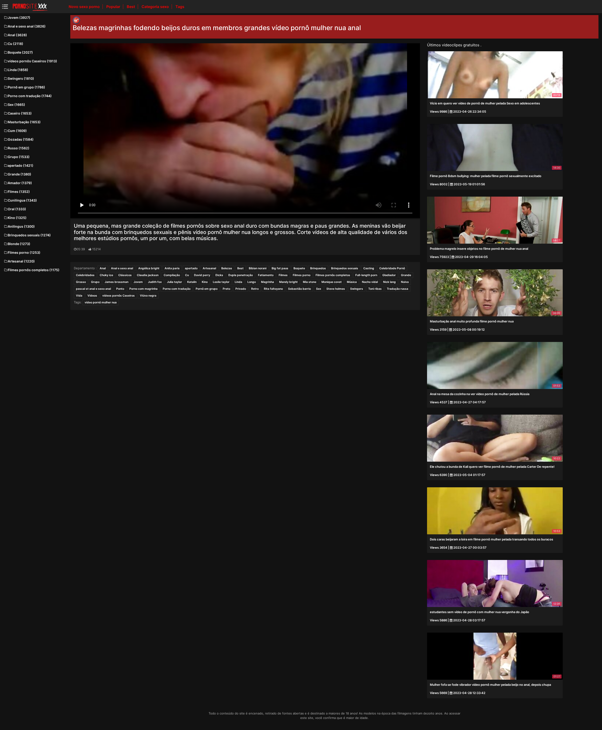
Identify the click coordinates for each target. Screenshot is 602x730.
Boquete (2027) (20, 52)
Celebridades (85, 275)
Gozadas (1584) (21, 139)
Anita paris (172, 268)
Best (131, 6)
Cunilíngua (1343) (22, 200)
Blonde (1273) (19, 244)
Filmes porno (301, 275)
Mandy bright (288, 282)
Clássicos (125, 275)
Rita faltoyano (273, 288)
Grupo (95, 282)
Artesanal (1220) (21, 261)
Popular (113, 6)
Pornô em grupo (207, 288)
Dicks (219, 275)
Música (352, 282)
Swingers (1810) (21, 78)
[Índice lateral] (30, 6)
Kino (205, 282)
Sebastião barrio (299, 288)
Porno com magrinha (143, 288)
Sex (318, 288)
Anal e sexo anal (122, 268)
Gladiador (389, 275)
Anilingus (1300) (21, 226)
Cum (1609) (17, 131)
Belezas (226, 268)
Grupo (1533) (19, 157)
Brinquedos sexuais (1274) (29, 235)
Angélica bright (148, 268)
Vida (79, 295)
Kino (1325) (17, 218)
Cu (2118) (15, 44)
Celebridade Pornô (392, 268)
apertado (191, 268)
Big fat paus (280, 268)
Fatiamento (265, 275)
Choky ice (106, 275)
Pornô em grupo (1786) (26, 87)
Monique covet (331, 282)
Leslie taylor (221, 282)
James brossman (116, 282)
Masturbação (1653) (24, 122)
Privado (240, 288)
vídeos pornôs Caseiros (118, 295)
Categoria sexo (156, 6)
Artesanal (209, 268)
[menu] (5, 6)
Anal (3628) (17, 35)
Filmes (283, 275)
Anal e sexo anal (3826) (27, 26)
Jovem (138, 282)
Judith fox (155, 282)
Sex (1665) (16, 105)
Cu (187, 275)
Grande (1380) (19, 174)
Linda (238, 282)
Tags (179, 6)
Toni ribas (375, 288)
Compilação (172, 275)
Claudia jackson (147, 275)
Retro (255, 288)
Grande (406, 275)
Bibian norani (257, 268)
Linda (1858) (18, 70)
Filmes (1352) (19, 192)
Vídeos (92, 295)
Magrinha (267, 282)
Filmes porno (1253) (24, 252)
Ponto (120, 288)
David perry (202, 275)
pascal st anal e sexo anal (93, 288)
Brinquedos (318, 268)
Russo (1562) (18, 148)
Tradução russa (397, 288)
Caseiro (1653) (20, 113)
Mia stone (309, 282)
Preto (226, 288)
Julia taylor (174, 282)
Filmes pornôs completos (333, 275)
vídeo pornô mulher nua (101, 302)
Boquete (299, 268)
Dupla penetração (240, 275)
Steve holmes (335, 288)
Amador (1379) (20, 183)
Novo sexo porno (85, 6)
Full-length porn (366, 275)
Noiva (405, 282)
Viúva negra (148, 295)
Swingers (356, 288)
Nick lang (389, 282)
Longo (251, 282)
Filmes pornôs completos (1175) (33, 270)
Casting (368, 268)
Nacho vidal (370, 282)
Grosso (81, 282)
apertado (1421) (20, 165)
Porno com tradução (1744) (30, 96)
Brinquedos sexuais (344, 268)
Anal (103, 268)
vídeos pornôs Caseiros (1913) (32, 61)
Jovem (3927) (19, 18)
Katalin (192, 282)
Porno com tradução (176, 288)
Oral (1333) (17, 209)
